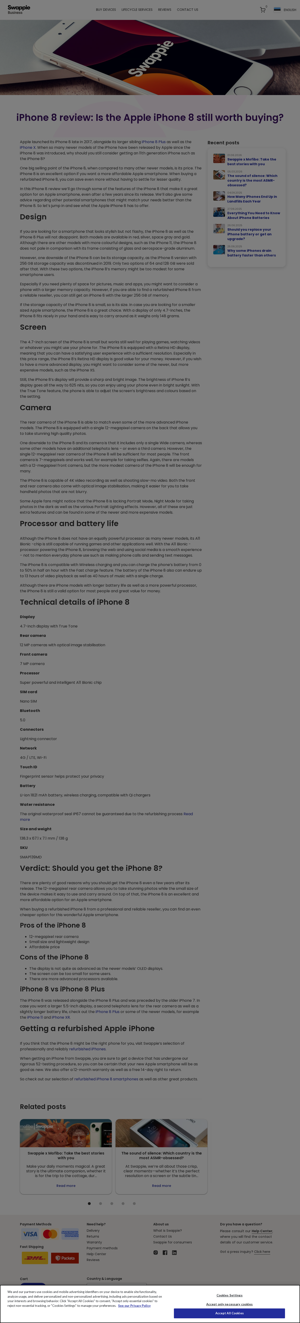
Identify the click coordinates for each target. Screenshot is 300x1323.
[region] (150, 1304)
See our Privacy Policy (134, 1306)
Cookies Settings (230, 1295)
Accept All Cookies (229, 1313)
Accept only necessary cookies (229, 1304)
